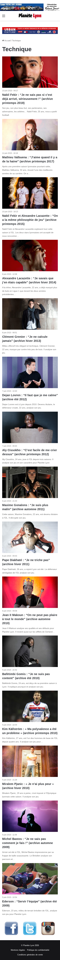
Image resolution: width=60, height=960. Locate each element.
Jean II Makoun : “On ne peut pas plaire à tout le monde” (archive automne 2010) (29, 619)
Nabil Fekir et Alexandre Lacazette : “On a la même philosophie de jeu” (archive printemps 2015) (30, 219)
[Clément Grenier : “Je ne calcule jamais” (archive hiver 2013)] (30, 314)
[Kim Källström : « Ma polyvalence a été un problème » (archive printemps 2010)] (30, 706)
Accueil (7, 41)
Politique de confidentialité (38, 950)
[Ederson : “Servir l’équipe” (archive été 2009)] (30, 878)
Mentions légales (18, 950)
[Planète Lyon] (30, 16)
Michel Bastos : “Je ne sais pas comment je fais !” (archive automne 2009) (27, 843)
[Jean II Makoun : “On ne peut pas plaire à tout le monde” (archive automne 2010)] (30, 592)
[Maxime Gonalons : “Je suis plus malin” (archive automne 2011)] (30, 482)
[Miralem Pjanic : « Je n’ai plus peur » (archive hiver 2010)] (30, 761)
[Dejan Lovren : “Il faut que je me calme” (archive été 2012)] (30, 372)
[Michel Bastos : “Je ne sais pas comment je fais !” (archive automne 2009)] (30, 816)
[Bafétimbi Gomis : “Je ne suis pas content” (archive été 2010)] (30, 651)
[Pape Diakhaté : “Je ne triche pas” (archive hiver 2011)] (30, 537)
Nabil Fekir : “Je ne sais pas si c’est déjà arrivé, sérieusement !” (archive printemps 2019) (27, 99)
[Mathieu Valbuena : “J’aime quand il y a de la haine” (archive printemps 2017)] (30, 134)
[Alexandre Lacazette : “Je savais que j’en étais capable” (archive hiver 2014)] (30, 255)
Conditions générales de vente (30, 955)
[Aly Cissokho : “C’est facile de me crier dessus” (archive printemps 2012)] (30, 427)
